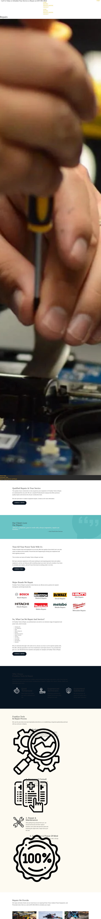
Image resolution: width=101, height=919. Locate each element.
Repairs (45, 4)
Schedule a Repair (19, 653)
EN (97, 0)
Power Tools (3, 475)
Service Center (48, 5)
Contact (46, 7)
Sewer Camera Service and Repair (8, 479)
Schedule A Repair (19, 502)
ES (99, 0)
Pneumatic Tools (4, 477)
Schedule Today (18, 569)
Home (44, 2)
